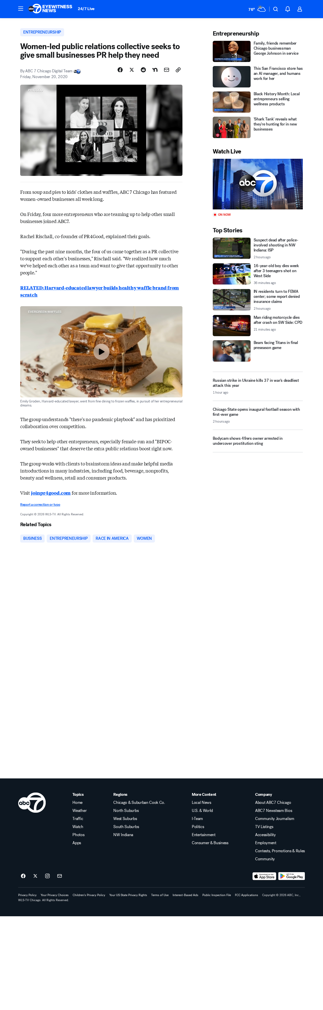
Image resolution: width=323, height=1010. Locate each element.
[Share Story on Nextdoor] (155, 70)
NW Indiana (123, 835)
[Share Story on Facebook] (120, 70)
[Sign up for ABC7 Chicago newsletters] (60, 876)
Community (265, 859)
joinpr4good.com (51, 492)
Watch (77, 827)
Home (77, 803)
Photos (78, 835)
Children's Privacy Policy (89, 895)
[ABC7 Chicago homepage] (50, 9)
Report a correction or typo (40, 504)
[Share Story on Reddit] (143, 70)
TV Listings (264, 827)
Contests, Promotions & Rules (280, 851)
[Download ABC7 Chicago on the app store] (264, 876)
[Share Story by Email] (166, 70)
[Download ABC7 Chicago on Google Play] (291, 876)
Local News (201, 803)
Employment (265, 843)
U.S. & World (202, 811)
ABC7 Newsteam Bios (273, 811)
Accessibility (265, 835)
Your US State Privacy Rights (128, 895)
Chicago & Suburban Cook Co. (139, 803)
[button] (20, 9)
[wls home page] (32, 803)
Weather (79, 811)
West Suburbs (125, 819)
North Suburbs (126, 811)
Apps (76, 843)
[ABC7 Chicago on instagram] (47, 876)
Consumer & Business (210, 843)
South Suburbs (126, 827)
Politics (198, 827)
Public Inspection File (216, 895)
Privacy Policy (27, 895)
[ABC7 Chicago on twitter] (35, 876)
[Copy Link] (178, 70)
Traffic (77, 819)
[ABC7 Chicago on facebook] (23, 876)
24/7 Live (86, 8)
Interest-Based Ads (185, 895)
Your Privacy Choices (55, 895)
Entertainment (204, 835)
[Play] (258, 184)
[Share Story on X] (131, 70)
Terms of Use (160, 895)
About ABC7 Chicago (273, 803)
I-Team (197, 819)
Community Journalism (274, 819)
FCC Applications (246, 895)
